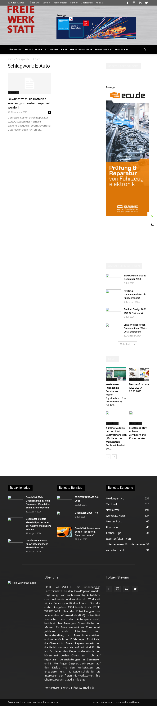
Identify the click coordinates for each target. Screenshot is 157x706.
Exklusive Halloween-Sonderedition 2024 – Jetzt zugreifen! (135, 328)
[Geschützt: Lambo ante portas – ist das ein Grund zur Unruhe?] (64, 532)
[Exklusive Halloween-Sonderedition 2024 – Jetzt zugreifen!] (113, 328)
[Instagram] (134, 2)
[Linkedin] (140, 2)
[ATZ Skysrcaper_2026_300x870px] (127, 215)
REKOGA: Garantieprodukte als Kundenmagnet (135, 294)
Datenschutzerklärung (128, 702)
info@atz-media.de (83, 687)
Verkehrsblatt (60, 3)
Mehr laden (126, 344)
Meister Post (136, 379)
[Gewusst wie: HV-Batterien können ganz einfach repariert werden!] (29, 83)
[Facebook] (127, 2)
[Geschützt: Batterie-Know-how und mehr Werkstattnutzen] (15, 544)
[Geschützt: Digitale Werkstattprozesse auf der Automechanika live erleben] (15, 522)
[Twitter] (146, 2)
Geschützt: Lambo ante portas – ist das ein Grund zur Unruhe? (87, 532)
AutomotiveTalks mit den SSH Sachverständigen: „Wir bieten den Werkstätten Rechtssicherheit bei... (116, 438)
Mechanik (13, 92)
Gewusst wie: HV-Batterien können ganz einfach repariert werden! (29, 103)
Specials (120, 49)
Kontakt (99, 3)
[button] (144, 49)
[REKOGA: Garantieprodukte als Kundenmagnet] (113, 294)
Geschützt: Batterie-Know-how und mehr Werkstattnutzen (37, 544)
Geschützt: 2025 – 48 (86, 513)
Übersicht (15, 49)
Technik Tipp (57, 49)
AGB (95, 702)
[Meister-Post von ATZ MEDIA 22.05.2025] (139, 374)
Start (10, 59)
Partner (74, 3)
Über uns (34, 3)
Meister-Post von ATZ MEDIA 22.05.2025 (139, 388)
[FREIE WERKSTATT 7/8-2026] (64, 501)
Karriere (47, 3)
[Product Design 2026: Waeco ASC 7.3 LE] (113, 313)
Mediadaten (87, 3)
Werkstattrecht (79, 49)
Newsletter (102, 49)
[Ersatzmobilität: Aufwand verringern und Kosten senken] (139, 418)
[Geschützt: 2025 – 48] (64, 516)
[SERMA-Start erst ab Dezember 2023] (113, 279)
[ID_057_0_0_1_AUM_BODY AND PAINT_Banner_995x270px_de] (96, 28)
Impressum (107, 702)
